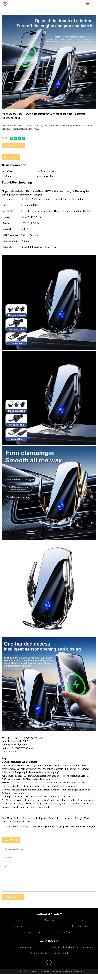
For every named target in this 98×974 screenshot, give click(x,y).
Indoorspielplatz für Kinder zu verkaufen (72, 947)
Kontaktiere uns (80, 926)
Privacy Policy (64, 932)
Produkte (80, 920)
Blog (49, 926)
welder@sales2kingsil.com (72, 971)
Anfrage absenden (14, 145)
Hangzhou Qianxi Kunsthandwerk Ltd (49, 953)
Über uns (49, 920)
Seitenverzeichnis (33, 932)
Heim (17, 920)
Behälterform (25, 947)
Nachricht (18, 926)
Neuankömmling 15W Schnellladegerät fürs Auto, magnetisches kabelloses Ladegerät (53, 826)
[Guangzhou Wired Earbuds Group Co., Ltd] (5, 4)
